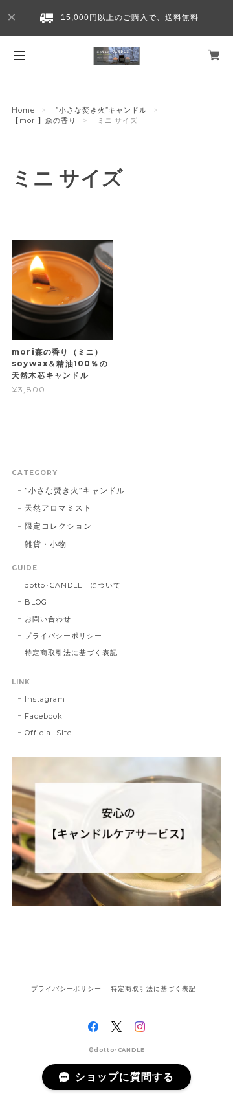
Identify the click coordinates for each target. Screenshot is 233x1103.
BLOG (36, 602)
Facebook (44, 715)
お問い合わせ (48, 618)
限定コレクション (58, 526)
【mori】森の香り (44, 120)
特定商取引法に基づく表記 (71, 652)
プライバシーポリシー (63, 635)
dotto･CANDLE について (73, 585)
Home (23, 110)
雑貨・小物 (46, 544)
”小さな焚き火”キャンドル (101, 110)
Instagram (45, 699)
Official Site (48, 732)
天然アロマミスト (58, 508)
